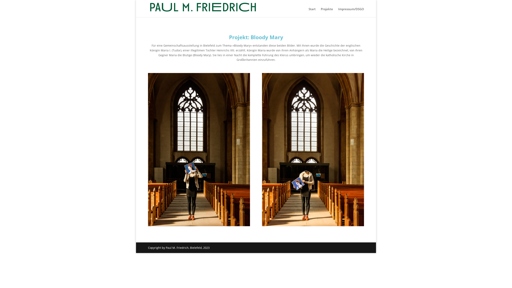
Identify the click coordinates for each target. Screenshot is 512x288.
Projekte (327, 9)
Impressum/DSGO (351, 9)
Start (312, 9)
